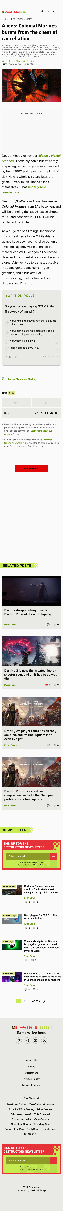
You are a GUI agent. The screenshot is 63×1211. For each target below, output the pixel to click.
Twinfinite (35, 1104)
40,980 (36, 1001)
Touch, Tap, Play (14, 1129)
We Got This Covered (37, 1114)
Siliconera (16, 1114)
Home (5, 19)
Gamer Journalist (22, 1119)
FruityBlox (32, 1129)
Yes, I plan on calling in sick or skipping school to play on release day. (32, 332)
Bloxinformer (48, 1129)
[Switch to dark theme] (53, 11)
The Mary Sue (41, 1124)
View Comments (31, 468)
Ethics (31, 1066)
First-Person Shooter (21, 19)
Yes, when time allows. (22, 340)
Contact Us (31, 1072)
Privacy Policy (39, 865)
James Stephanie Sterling (22, 61)
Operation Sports (21, 1124)
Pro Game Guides (17, 1104)
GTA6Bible (30, 1133)
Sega (11, 393)
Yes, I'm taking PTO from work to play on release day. (33, 322)
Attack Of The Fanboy (21, 1109)
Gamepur (48, 1104)
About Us (31, 1060)
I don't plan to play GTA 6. (24, 347)
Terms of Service (24, 865)
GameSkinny (41, 1119)
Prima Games (44, 1109)
